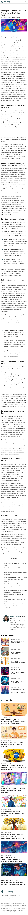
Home (2, 8)
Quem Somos (4, 895)
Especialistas (13, 895)
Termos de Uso (5, 898)
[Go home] (6, 2)
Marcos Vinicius (16, 17)
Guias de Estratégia (10, 8)
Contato (20, 895)
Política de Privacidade (16, 898)
